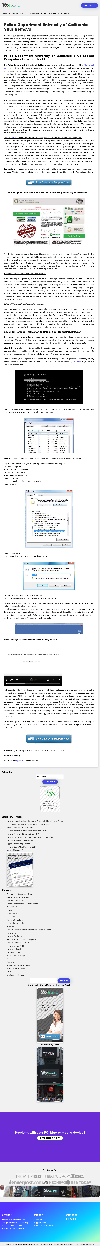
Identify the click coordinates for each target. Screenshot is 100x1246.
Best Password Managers (18, 897)
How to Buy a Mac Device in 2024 (21, 847)
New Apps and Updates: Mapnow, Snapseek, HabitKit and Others (35, 821)
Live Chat (88, 5)
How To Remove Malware (18, 942)
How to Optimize (14, 936)
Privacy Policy (78, 1244)
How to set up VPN (15, 946)
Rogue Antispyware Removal (19, 965)
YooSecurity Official (15, 975)
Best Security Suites (15, 900)
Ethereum (11, 926)
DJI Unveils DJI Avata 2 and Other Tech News (27, 830)
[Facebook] (67, 1219)
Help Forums (63, 1244)
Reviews (10, 962)
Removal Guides (48, 1244)
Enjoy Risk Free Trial (15, 923)
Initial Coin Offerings (16, 955)
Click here (76, 362)
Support (70, 1244)
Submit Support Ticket (44, 1225)
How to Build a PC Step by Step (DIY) (23, 834)
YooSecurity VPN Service (13, 1228)
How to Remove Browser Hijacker (21, 939)
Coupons (11, 917)
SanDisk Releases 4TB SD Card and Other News (28, 824)
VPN (9, 972)
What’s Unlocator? (15, 850)
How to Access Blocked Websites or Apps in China (29, 929)
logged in (19, 760)
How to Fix (11, 933)
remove (14, 137)
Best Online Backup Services (19, 894)
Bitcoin (10, 910)
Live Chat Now (50, 1137)
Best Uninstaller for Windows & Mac (22, 904)
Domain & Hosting (15, 920)
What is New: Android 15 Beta (20, 827)
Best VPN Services (15, 907)
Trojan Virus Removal (16, 968)
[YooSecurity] (11, 7)
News (9, 959)
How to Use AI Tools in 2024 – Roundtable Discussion (30, 837)
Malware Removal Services (13, 1219)
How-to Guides (13, 952)
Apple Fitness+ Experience (18, 843)
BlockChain (12, 913)
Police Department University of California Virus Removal (46, 27)
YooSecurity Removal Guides (12, 13)
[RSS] (74, 1219)
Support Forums (41, 1222)
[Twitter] (71, 1219)
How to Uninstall (14, 949)
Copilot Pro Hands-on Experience (21, 840)
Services (56, 1244)
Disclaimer (90, 1244)
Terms (85, 1244)
